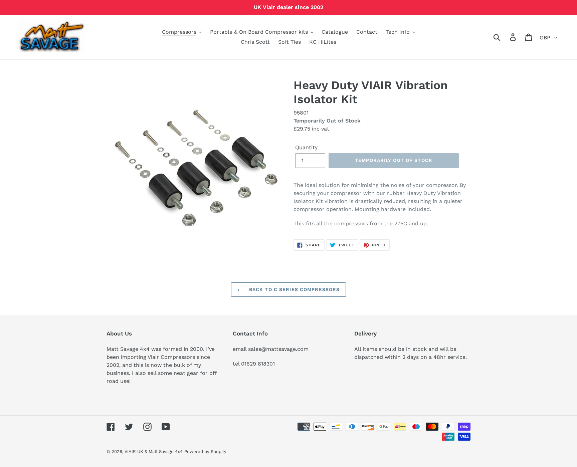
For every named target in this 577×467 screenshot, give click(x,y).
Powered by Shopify (205, 451)
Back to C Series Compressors (293, 289)
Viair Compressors (171, 357)
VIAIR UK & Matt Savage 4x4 (154, 451)
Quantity (306, 147)
